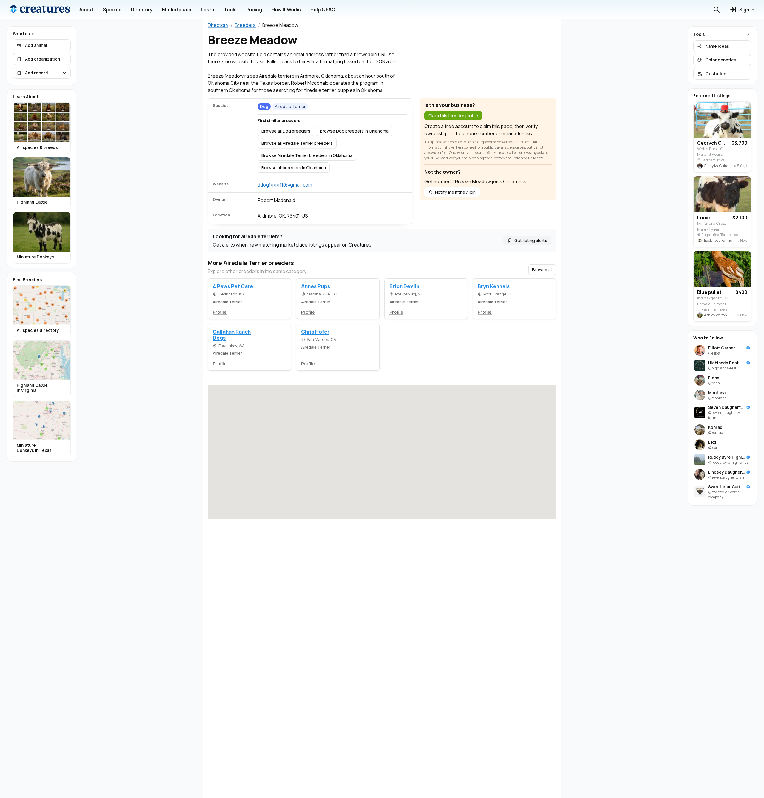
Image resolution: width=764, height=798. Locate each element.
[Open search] (716, 9)
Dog (264, 106)
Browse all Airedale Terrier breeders (297, 143)
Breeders (245, 25)
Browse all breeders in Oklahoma (293, 167)
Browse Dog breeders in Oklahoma (354, 131)
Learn (207, 9)
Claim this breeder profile (453, 115)
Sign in (746, 9)
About (86, 9)
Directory (142, 9)
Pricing (254, 9)
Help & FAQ (322, 9)
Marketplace (176, 9)
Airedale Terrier (290, 106)
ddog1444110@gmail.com (285, 184)
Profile (220, 312)
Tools (230, 9)
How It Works (286, 9)
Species (112, 9)
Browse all (542, 269)
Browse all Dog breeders (285, 131)
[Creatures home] (40, 9)
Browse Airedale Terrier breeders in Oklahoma (306, 155)
